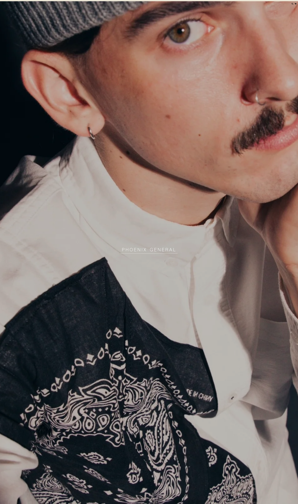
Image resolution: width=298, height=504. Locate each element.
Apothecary (136, 502)
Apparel (127, 502)
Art (162, 502)
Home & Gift (154, 502)
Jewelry (145, 502)
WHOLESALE (169, 502)
